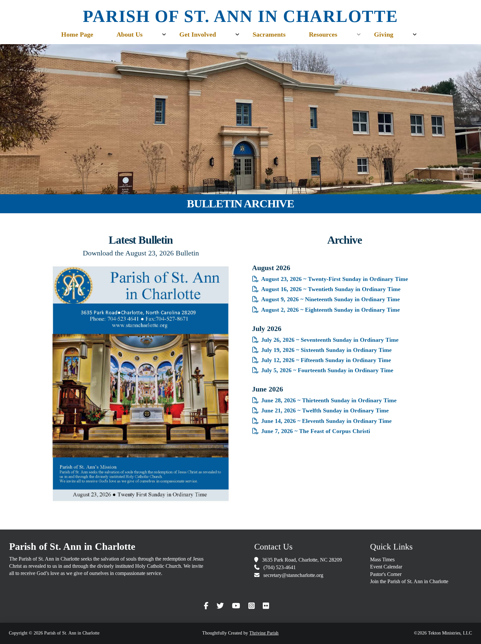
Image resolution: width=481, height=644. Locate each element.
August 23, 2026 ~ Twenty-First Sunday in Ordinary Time (334, 279)
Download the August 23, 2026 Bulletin (141, 253)
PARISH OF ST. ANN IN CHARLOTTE (240, 16)
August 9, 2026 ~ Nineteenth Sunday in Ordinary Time (330, 299)
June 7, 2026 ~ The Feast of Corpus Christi (315, 431)
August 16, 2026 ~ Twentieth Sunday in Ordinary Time (331, 289)
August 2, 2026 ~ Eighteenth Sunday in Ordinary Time (330, 309)
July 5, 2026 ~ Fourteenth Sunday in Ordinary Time (327, 370)
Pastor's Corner (385, 574)
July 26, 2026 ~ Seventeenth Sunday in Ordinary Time (330, 340)
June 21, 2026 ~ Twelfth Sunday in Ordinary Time (325, 410)
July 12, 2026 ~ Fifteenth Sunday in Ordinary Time (326, 360)
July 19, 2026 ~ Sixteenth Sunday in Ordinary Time (326, 350)
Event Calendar (386, 566)
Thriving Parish (263, 633)
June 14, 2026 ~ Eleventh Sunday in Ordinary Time (326, 421)
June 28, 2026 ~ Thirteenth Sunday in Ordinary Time (329, 400)
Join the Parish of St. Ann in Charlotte (409, 581)
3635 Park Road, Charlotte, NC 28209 (302, 560)
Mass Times (382, 559)
